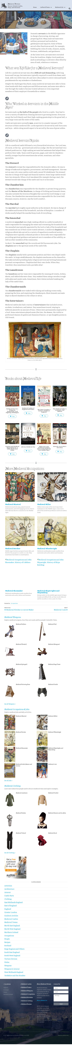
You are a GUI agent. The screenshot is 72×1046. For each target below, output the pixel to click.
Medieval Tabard (21, 833)
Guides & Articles (11, 915)
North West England (12, 929)
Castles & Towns (45, 7)
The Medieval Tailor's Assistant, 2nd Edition (60, 410)
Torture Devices (10, 959)
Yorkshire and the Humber (14, 975)
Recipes (7, 942)
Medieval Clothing (12, 786)
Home (35, 7)
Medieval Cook (52, 764)
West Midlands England (13, 972)
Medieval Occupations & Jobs (16, 709)
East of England (10, 905)
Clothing (8, 899)
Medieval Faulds (53, 684)
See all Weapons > (10, 704)
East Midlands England (13, 902)
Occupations (14, 603)
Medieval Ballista (21, 624)
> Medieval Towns (25, 987)
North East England (12, 925)
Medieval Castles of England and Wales (28, 408)
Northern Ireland (11, 932)
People (7, 939)
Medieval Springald (21, 664)
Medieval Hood (52, 833)
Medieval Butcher (12, 548)
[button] (69, 8)
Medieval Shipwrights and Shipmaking (48, 592)
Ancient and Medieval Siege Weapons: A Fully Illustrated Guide (12, 448)
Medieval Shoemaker (14, 591)
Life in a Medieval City (28, 447)
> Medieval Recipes (26, 1004)
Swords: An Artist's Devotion (59, 446)
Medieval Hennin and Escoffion (57, 813)
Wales (6, 962)
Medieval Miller (44, 504)
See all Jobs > (8, 780)
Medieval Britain (14, 4)
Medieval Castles (11, 919)
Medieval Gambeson (21, 793)
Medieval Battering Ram (23, 684)
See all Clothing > (9, 853)
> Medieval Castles (26, 984)
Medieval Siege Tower (54, 664)
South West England (12, 955)
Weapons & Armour (12, 969)
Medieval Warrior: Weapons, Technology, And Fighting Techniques (12, 410)
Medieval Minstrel (13, 504)
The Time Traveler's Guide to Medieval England (43, 411)
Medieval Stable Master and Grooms (24, 765)
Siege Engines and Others (14, 949)
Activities (8, 885)
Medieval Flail (52, 624)
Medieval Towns (10, 922)
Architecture (9, 889)
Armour (7, 892)
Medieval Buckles (21, 813)
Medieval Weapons (12, 617)
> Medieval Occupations (27, 994)
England (7, 909)
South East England (12, 952)
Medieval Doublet (53, 793)
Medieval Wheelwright (47, 548)
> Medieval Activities (26, 997)
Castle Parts (9, 895)
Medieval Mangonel (54, 644)
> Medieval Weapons (26, 991)
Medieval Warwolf (21, 644)
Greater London (10, 912)
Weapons (7, 965)
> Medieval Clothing (26, 1001)
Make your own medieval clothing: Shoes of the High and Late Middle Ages (44, 448)
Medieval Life (59, 7)
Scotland (7, 945)
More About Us (42, 1000)
